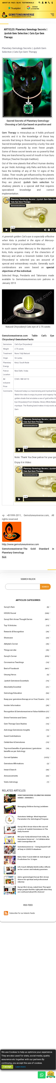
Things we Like (10, 650)
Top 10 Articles (10, 625)
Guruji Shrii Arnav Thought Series (18, 619)
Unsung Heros (10, 675)
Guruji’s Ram (9, 607)
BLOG (19, 3)
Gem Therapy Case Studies (15, 724)
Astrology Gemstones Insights (17, 730)
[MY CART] (45, 2)
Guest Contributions (12, 736)
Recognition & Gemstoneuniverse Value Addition (24, 711)
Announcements (11, 776)
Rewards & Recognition (14, 632)
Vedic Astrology (11, 782)
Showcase (8, 638)
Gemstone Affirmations (14, 763)
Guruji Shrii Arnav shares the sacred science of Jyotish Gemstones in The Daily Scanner (33, 829)
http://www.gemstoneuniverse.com (20, 544)
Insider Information (12, 705)
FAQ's (13, 3)
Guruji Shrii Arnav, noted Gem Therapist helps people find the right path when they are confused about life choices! (35, 889)
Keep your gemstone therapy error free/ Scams (24, 699)
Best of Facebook (11, 668)
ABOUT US (6, 3)
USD (51, 3)
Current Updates (11, 757)
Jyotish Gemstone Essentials (16, 681)
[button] (51, 3)
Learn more (20, 1067)
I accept (7, 1066)
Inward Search (10, 770)
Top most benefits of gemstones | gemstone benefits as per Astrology (22, 749)
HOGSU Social (10, 613)
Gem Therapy (9, 132)
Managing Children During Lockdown (33, 806)
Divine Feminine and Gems (15, 718)
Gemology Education (13, 693)
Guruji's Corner (10, 656)
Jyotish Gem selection (36, 182)
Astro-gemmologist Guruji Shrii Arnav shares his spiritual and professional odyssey (33, 879)
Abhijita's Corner (11, 644)
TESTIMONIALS (28, 3)
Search (45, 586)
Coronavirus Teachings (14, 662)
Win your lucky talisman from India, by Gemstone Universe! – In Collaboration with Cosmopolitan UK (34, 839)
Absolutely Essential (12, 687)
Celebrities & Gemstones (14, 742)
